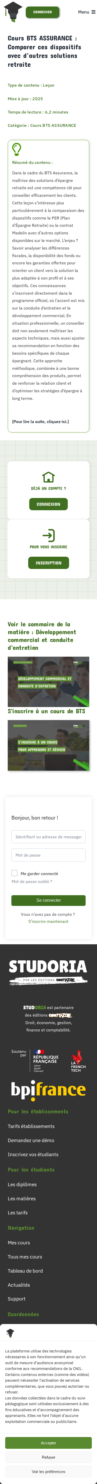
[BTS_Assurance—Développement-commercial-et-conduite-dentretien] (48, 658)
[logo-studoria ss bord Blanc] (48, 957)
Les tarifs (18, 1212)
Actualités (19, 1284)
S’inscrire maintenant (48, 921)
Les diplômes (22, 1184)
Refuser (48, 1457)
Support (17, 1298)
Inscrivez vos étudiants (33, 1154)
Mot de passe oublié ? (32, 881)
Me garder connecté (39, 873)
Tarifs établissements (31, 1126)
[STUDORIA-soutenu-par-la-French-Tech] (48, 1047)
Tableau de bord (25, 1270)
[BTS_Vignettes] (48, 722)
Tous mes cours (25, 1256)
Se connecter (48, 900)
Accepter (48, 1443)
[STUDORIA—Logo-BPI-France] (48, 1078)
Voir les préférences (48, 1471)
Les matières (22, 1198)
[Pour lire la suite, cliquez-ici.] (40, 421)
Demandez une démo (31, 1140)
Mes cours (19, 1242)
